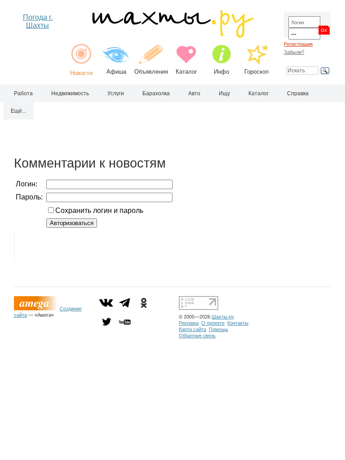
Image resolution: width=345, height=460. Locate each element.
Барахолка (156, 93)
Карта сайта (192, 329)
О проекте (213, 323)
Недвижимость (70, 93)
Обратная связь (197, 335)
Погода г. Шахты (38, 21)
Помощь (218, 329)
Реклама (189, 323)
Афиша (116, 71)
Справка (298, 93)
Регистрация (298, 44)
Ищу (224, 93)
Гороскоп (256, 71)
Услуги (115, 93)
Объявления (151, 71)
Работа (23, 93)
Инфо (221, 71)
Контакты (237, 323)
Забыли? (294, 52)
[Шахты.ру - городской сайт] (172, 36)
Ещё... (18, 111)
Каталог (186, 71)
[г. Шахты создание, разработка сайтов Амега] (37, 308)
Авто (194, 93)
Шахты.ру (223, 316)
